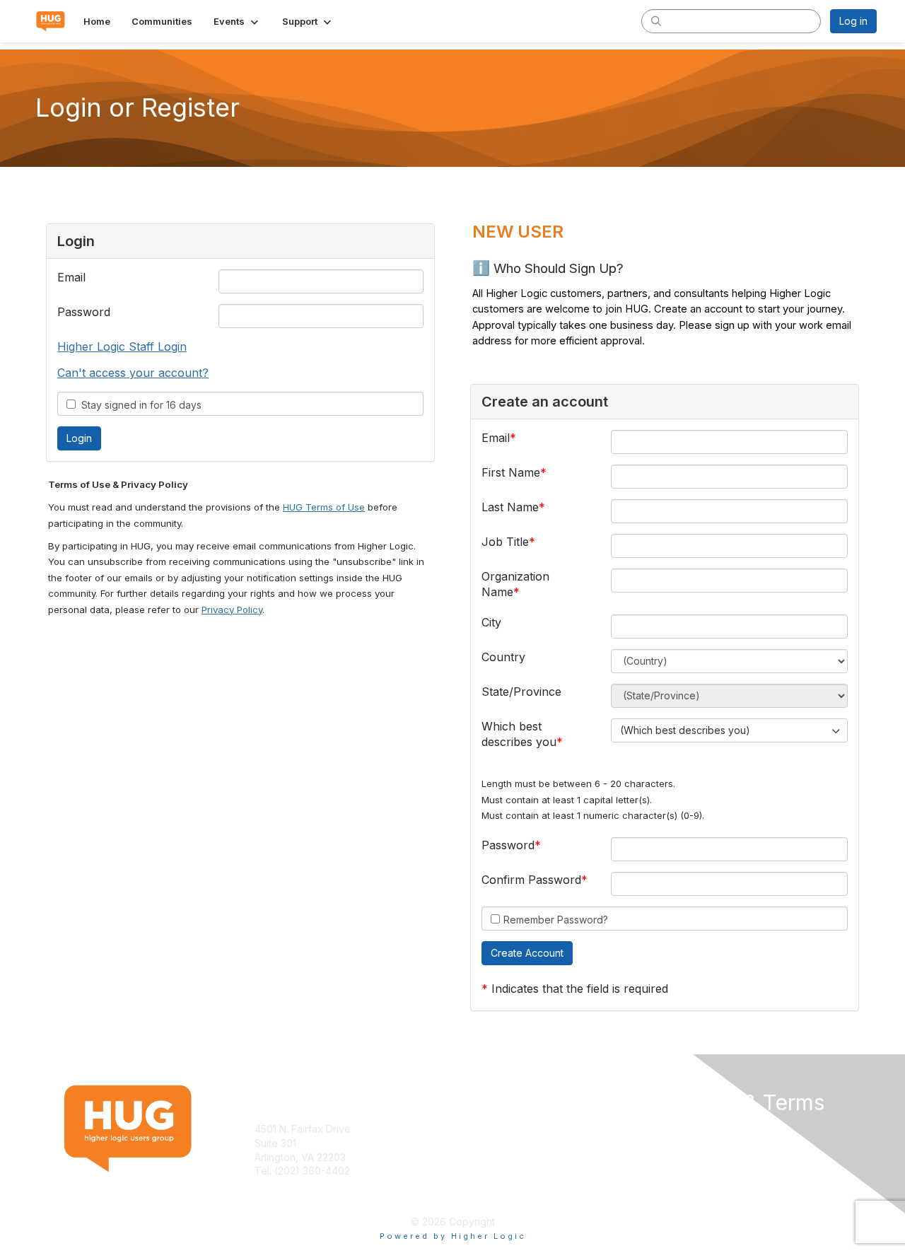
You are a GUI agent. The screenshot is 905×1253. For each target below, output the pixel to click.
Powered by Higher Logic (453, 1236)
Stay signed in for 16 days (139, 405)
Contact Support (293, 1185)
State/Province (521, 691)
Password (83, 312)
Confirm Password (531, 880)
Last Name (510, 507)
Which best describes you (518, 734)
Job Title (505, 542)
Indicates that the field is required (579, 988)
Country (503, 657)
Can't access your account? (133, 373)
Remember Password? (555, 920)
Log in (853, 21)
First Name (510, 472)
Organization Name (515, 584)
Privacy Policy (232, 609)
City (491, 622)
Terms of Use (693, 1129)
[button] (237, 21)
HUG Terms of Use (324, 507)
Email (71, 277)
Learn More (485, 1143)
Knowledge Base (498, 1129)
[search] (656, 20)
